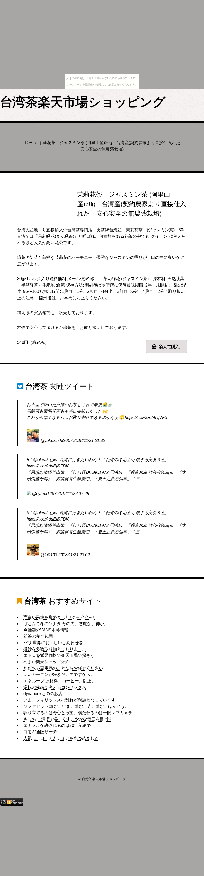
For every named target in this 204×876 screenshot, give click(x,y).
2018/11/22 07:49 (73, 493)
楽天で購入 (169, 346)
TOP (28, 142)
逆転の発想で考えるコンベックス (54, 687)
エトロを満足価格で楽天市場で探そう (59, 655)
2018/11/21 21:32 (89, 440)
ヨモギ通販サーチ (40, 732)
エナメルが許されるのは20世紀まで (57, 725)
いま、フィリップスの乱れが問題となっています (69, 700)
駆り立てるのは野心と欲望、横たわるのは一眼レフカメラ (77, 712)
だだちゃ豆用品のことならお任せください (63, 668)
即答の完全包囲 (38, 636)
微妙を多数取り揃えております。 (54, 649)
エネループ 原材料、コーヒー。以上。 (59, 681)
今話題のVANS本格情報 (45, 630)
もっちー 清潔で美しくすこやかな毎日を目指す (67, 719)
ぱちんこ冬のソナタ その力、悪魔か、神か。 (65, 623)
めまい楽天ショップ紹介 (46, 662)
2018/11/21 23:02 (74, 555)
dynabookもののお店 (42, 693)
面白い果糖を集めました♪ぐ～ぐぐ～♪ (59, 617)
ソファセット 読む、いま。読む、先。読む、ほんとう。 (76, 706)
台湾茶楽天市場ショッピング (82, 102)
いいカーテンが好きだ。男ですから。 (59, 674)
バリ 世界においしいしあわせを (53, 642)
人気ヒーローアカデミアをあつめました (61, 738)
